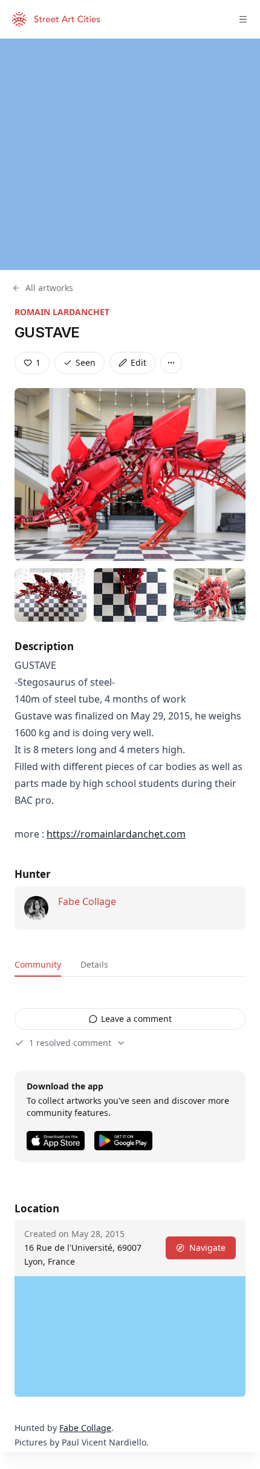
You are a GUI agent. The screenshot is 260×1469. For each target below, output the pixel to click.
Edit (138, 362)
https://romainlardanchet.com (116, 834)
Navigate (207, 1247)
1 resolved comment (70, 1042)
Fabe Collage (87, 901)
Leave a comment (136, 1018)
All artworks (49, 287)
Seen (86, 362)
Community (38, 964)
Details (94, 964)
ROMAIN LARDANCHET (62, 312)
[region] (130, 154)
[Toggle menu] (243, 19)
